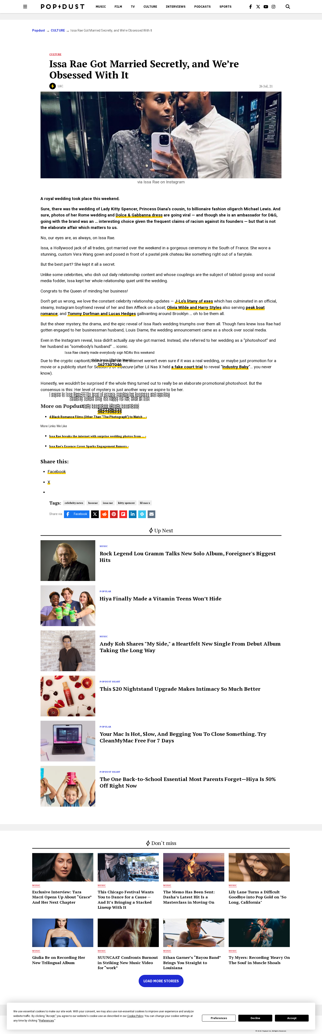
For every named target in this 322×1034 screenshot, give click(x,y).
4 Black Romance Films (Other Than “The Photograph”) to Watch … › (98, 417)
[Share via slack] (142, 514)
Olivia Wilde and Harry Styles (194, 307)
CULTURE (150, 7)
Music (101, 7)
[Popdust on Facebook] (250, 6)
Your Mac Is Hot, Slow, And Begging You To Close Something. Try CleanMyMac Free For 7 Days (183, 737)
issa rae (108, 503)
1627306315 (109, 411)
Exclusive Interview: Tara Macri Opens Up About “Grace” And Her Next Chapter (62, 897)
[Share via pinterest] (114, 514)
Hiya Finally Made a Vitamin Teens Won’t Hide (160, 598)
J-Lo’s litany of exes (194, 301)
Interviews (176, 7)
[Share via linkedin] (132, 514)
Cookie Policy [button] (135, 1016)
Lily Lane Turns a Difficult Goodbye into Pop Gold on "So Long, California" (257, 897)
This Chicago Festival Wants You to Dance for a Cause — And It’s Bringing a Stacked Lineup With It (126, 899)
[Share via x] (95, 514)
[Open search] (287, 6)
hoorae (93, 503)
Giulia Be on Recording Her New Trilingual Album (58, 960)
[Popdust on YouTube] (266, 6)
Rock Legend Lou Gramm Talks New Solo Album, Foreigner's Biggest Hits (188, 556)
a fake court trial (187, 366)
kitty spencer (126, 503)
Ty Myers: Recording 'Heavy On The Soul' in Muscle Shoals (259, 960)
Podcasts (202, 7)
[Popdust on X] (258, 6)
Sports (225, 7)
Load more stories (161, 981)
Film (118, 7)
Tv (133, 7)
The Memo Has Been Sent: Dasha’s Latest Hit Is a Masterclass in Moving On (189, 897)
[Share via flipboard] (123, 514)
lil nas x (145, 503)
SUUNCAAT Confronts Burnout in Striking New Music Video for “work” (128, 962)
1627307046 (109, 364)
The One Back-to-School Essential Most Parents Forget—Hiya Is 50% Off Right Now (188, 782)
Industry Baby (235, 366)
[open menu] (25, 6)
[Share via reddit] (104, 514)
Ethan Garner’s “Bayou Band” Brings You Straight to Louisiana (192, 962)
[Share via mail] (151, 514)
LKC (60, 86)
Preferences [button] (46, 1020)
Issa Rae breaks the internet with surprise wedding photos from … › (97, 436)
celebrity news (74, 503)
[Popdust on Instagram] (273, 6)
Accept (291, 1018)
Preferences (219, 1018)
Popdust (38, 30)
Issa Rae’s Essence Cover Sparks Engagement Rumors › (89, 446)
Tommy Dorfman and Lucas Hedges (101, 313)
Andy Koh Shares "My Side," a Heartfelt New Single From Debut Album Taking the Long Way (190, 647)
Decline (255, 1018)
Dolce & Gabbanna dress (139, 215)
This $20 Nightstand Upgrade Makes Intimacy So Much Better (180, 688)
